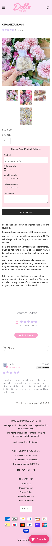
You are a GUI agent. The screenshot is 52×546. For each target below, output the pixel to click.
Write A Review (26, 335)
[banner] (22, 7)
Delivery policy (26, 488)
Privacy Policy (26, 492)
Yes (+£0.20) (13, 179)
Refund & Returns (26, 496)
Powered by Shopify (26, 540)
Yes (9, 169)
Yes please (12, 188)
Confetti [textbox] (7, 155)
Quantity (6, 135)
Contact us (26, 483)
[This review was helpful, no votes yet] (41, 403)
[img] (18, 470)
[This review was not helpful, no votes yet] (46, 403)
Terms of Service (26, 500)
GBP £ (25, 509)
